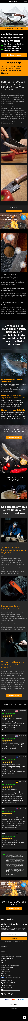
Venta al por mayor (6, 949)
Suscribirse (14, 938)
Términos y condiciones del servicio (10, 965)
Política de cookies (6, 975)
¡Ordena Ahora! (14, 55)
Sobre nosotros (5, 971)
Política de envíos (6, 969)
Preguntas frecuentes (7, 958)
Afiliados (3, 973)
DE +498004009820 (9, 987)
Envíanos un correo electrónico (11, 990)
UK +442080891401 (8, 985)
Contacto (3, 960)
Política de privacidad (7, 967)
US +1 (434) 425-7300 (9, 983)
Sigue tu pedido (5, 954)
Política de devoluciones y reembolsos (11, 956)
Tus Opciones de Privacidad (12, 977)
